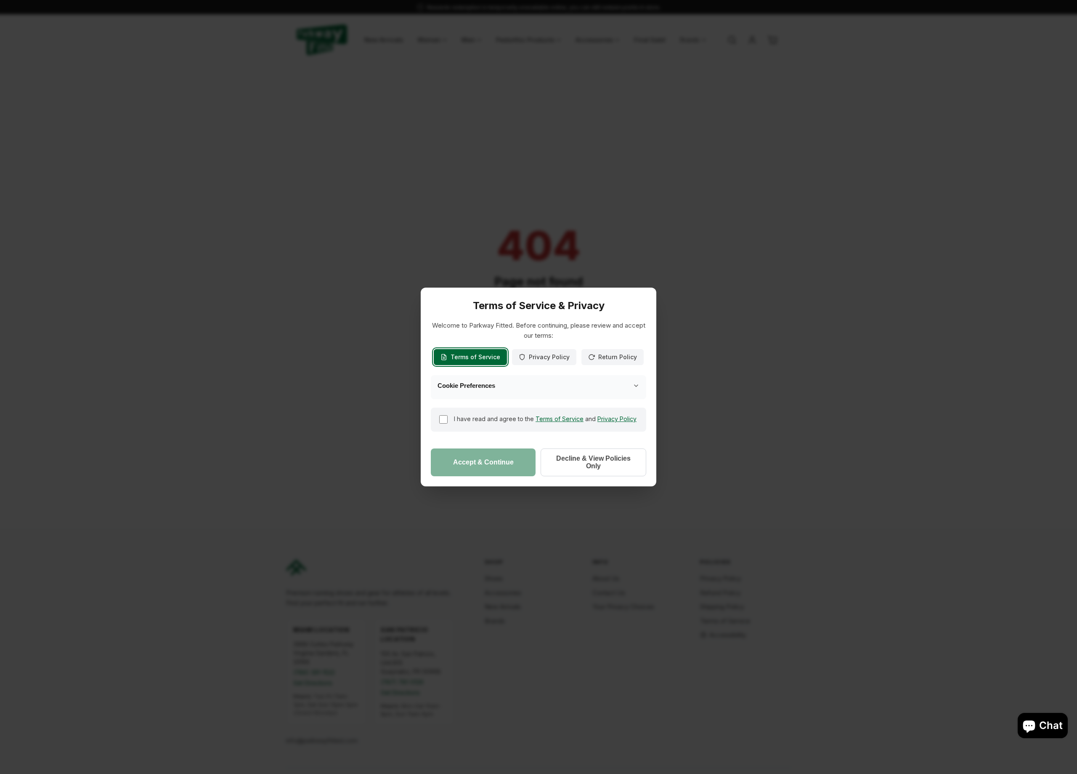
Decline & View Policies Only (593, 462)
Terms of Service (475, 356)
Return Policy (617, 356)
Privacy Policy (549, 356)
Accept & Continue (483, 462)
